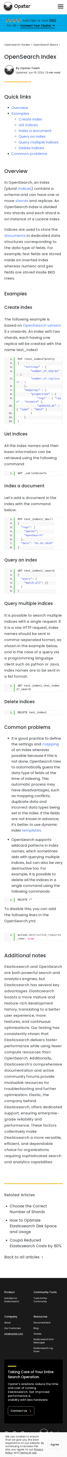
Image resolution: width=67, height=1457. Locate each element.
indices (24, 188)
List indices (28, 124)
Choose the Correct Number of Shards (28, 1208)
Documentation (42, 1322)
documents (15, 235)
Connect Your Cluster (35, 26)
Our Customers (12, 1328)
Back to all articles (21, 1257)
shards (21, 200)
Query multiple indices (38, 142)
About (7, 1322)
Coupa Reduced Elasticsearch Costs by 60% (35, 1243)
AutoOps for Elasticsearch (11, 1300)
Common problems (29, 153)
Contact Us (19, 1411)
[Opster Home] (17, 6)
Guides (37, 1333)
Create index (30, 119)
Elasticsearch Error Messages (44, 1341)
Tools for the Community (40, 1300)
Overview (19, 107)
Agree (54, 1444)
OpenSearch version (42, 325)
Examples (20, 113)
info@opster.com (13, 1333)
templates (31, 830)
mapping (50, 744)
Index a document (35, 130)
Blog (36, 1328)
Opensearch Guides (17, 45)
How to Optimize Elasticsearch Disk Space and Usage (33, 1226)
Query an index (32, 136)
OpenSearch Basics (45, 45)
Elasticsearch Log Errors (43, 1350)
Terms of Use (28, 1452)
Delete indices (31, 147)
